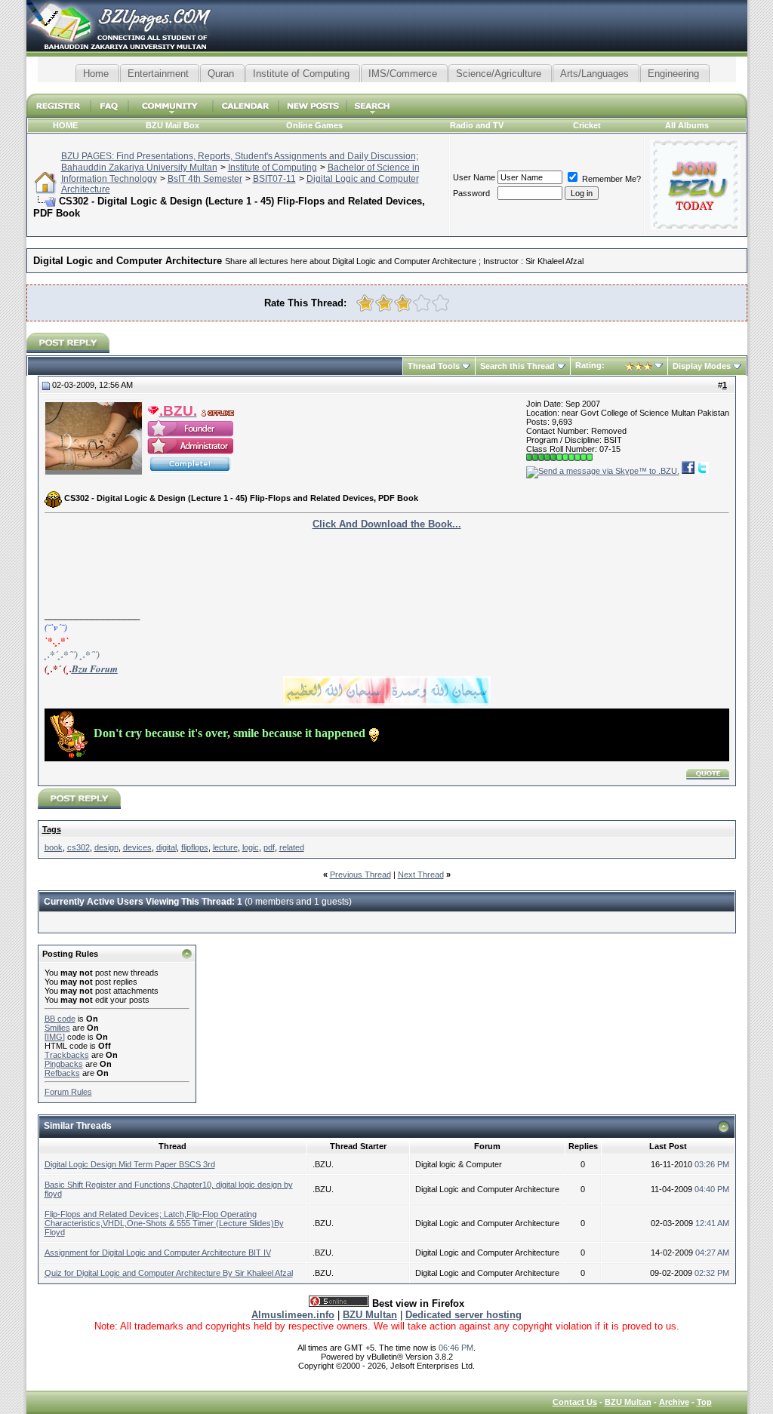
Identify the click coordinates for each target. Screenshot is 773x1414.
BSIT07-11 (274, 179)
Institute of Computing (272, 167)
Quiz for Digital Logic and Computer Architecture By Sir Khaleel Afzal (169, 1272)
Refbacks (62, 1072)
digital (166, 847)
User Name (474, 177)
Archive (674, 1401)
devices (137, 847)
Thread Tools (434, 365)
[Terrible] (365, 303)
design (106, 847)
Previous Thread (360, 874)
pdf (269, 847)
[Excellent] (440, 303)
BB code (60, 1018)
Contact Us (575, 1401)
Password (471, 193)
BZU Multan (628, 1401)
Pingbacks (64, 1063)
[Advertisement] (386, 88)
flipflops (194, 847)
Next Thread (421, 874)
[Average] (402, 303)
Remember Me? (610, 178)
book (54, 847)
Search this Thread (517, 365)
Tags (51, 829)
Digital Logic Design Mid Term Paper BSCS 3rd (130, 1164)
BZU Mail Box (172, 125)
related (291, 847)
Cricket (587, 125)
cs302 (78, 847)
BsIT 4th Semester (205, 179)
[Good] (421, 303)
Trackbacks (67, 1054)
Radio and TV (477, 125)
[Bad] (383, 303)
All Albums (687, 125)
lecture (225, 847)
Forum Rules (68, 1091)
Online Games (314, 125)
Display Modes (702, 365)
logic (250, 847)
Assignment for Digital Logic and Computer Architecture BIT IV (158, 1252)
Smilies (57, 1027)
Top (704, 1401)
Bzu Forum (95, 668)
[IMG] (55, 1036)
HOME (65, 125)
